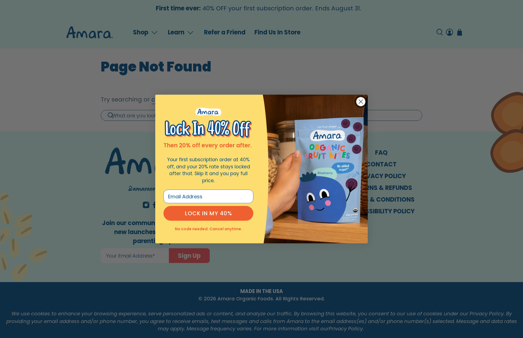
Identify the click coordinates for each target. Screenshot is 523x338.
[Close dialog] (361, 101)
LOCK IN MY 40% (208, 213)
